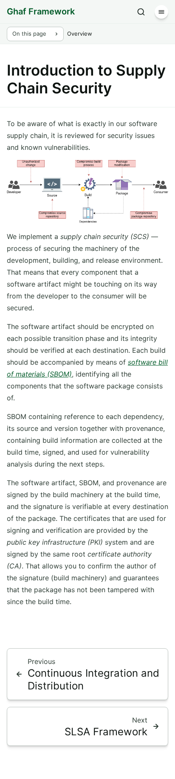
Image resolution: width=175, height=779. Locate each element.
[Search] (141, 11)
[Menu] (161, 12)
